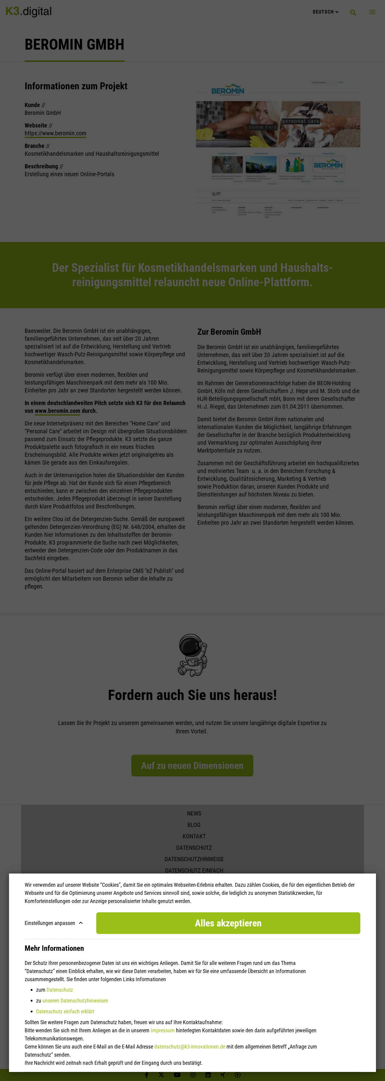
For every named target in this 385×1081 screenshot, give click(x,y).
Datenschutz (60, 990)
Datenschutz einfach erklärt (65, 1011)
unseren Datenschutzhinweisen (75, 1000)
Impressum (163, 1030)
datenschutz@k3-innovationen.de (189, 1046)
